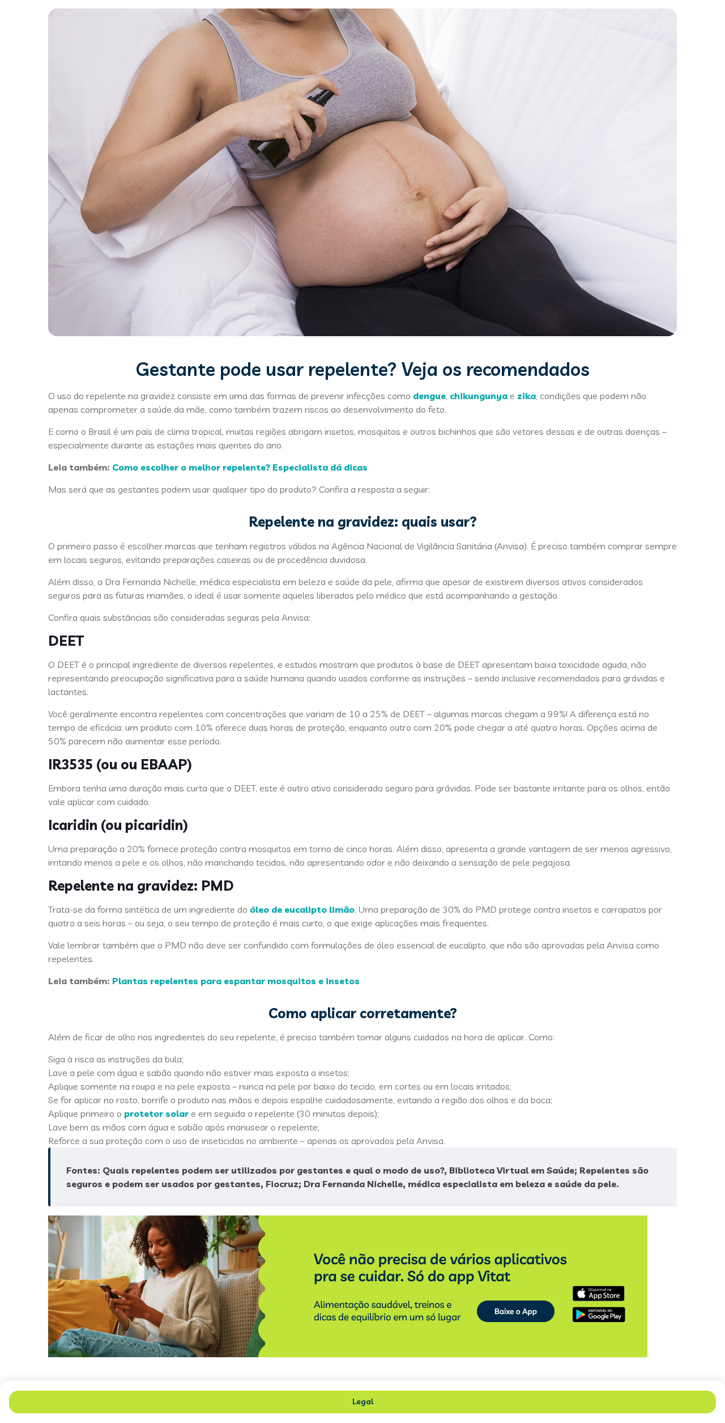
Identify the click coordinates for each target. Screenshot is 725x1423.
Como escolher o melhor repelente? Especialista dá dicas (240, 467)
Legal (362, 1401)
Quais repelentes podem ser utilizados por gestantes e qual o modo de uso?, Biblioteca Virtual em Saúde (338, 1170)
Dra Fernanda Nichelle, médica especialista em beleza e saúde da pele (460, 1183)
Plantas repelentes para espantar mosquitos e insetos (236, 980)
